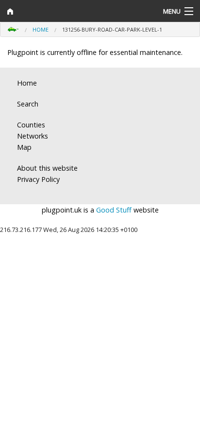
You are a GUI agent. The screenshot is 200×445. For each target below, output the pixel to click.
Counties (31, 124)
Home (41, 29)
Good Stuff (114, 209)
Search (27, 103)
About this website (47, 168)
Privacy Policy (38, 179)
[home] (75, 11)
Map (24, 147)
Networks (32, 136)
